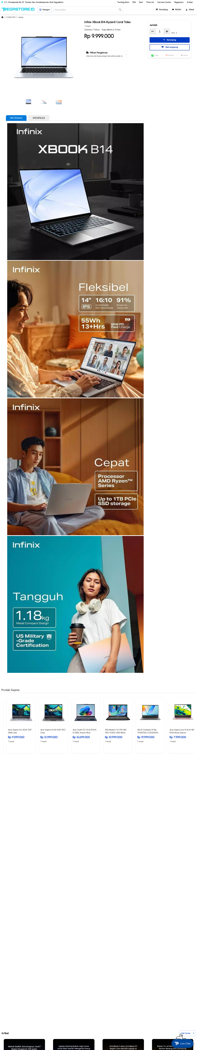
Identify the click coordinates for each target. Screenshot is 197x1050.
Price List (150, 2)
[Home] (2, 17)
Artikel (190, 2)
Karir (141, 2)
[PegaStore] (18, 10)
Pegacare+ (179, 2)
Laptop (20, 17)
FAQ (134, 2)
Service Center (164, 2)
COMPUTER (10, 17)
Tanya (156, 55)
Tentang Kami (123, 2)
